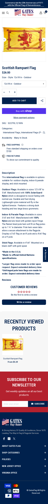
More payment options (24, 117)
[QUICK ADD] (21, 341)
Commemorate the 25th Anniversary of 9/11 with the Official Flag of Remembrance (24, 4)
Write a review (24, 302)
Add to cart (19, 101)
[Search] (7, 13)
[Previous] (4, 40)
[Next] (44, 40)
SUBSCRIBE (39, 404)
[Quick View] (21, 336)
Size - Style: (16, 77)
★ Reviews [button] (45, 254)
